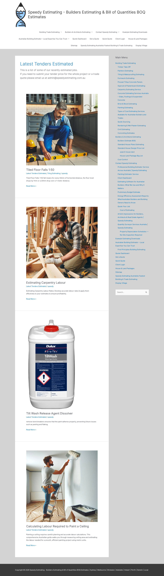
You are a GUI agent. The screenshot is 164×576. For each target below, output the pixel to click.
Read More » (31, 186)
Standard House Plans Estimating (131, 144)
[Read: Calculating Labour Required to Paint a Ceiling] (62, 486)
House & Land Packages (137, 39)
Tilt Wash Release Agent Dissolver (49, 413)
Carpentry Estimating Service (129, 89)
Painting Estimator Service (128, 174)
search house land (127, 152)
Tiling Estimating (53, 173)
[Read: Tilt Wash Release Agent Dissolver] (51, 364)
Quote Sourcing (124, 122)
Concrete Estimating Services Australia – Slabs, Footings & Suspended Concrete (133, 96)
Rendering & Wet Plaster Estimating (132, 126)
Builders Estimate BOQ (127, 141)
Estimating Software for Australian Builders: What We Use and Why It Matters (131, 185)
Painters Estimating (125, 71)
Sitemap (74, 45)
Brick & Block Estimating (127, 104)
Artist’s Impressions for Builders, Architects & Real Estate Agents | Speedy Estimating (131, 217)
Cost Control (123, 159)
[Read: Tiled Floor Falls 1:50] (62, 129)
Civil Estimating (124, 129)
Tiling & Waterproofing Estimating (131, 74)
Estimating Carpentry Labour (46, 282)
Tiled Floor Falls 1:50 (40, 169)
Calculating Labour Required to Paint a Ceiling (57, 526)
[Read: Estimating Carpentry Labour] (62, 242)
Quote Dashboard (79, 39)
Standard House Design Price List (131, 148)
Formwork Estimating (126, 78)
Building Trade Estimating (49, 32)
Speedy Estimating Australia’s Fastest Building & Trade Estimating (106, 45)
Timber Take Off (124, 67)
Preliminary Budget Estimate (129, 192)
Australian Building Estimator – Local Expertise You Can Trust (43, 39)
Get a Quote (94, 39)
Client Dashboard (124, 178)
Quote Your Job (124, 206)
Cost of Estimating (127, 210)
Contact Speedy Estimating (106, 32)
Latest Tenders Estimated (36, 173)
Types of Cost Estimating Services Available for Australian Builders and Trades (132, 114)
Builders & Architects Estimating (77, 32)
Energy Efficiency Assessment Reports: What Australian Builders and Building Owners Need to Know (133, 199)
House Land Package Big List (131, 156)
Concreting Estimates (126, 133)
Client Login (120, 39)
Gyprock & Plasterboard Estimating (131, 86)
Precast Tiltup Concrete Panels (130, 82)
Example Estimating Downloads (135, 32)
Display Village (141, 45)
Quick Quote (107, 39)
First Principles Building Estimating (131, 249)
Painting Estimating (125, 108)
